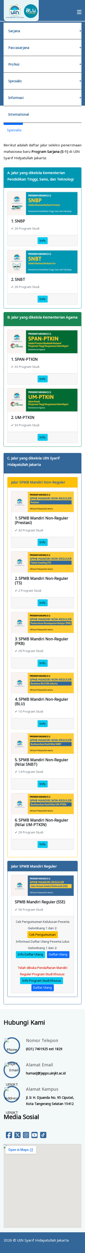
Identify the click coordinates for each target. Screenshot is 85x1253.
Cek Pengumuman (42, 934)
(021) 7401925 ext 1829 (44, 1049)
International (18, 114)
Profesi (13, 64)
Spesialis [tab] (14, 130)
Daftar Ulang (58, 954)
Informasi (16, 97)
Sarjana (14, 31)
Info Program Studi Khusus (41, 980)
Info (42, 240)
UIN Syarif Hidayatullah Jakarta (43, 1240)
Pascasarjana (18, 47)
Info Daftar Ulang (30, 954)
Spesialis (15, 81)
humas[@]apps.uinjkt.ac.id (46, 1073)
